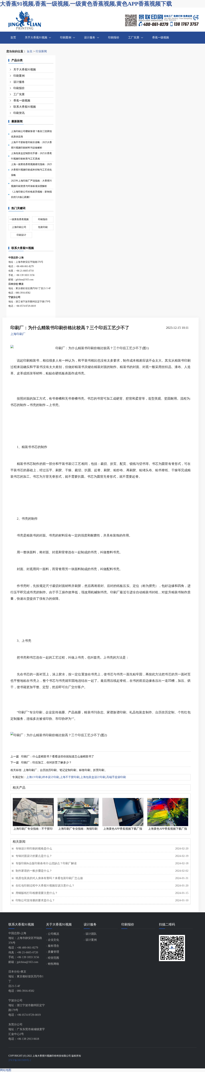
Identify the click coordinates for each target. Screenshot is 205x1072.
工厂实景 (133, 37)
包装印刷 (43, 227)
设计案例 (91, 939)
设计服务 (89, 37)
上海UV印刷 (33, 777)
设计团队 (91, 933)
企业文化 (53, 939)
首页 (13, 37)
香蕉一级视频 (160, 37)
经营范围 (53, 957)
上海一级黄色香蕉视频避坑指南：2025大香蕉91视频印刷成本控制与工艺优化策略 (31, 169)
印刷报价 (113, 37)
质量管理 (53, 951)
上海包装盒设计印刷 (93, 777)
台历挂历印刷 (48, 770)
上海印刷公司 (19, 227)
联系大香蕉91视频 (21, 49)
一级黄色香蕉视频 (19, 219)
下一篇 (41, 762)
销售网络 (53, 963)
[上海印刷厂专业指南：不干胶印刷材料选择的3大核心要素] (33, 812)
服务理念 (53, 945)
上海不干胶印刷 (69, 777)
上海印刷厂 (17, 334)
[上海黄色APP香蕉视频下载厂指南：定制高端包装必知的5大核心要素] (122, 812)
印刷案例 (65, 37)
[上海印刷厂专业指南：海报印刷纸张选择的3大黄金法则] (77, 812)
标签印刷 (84, 770)
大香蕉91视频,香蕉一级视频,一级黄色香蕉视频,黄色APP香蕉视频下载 (86, 4)
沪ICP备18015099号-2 (19, 1060)
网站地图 (5, 1070)
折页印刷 (98, 770)
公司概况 (53, 933)
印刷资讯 (19, 112)
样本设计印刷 (50, 777)
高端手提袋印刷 (116, 777)
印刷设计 (21, 235)
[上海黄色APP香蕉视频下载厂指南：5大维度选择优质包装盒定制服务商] (167, 812)
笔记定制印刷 (67, 770)
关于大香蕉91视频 (36, 37)
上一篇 (52, 756)
